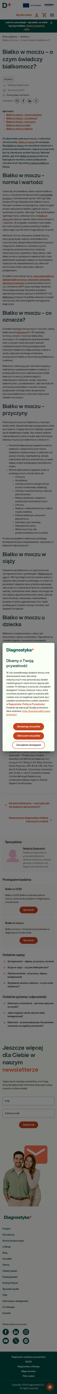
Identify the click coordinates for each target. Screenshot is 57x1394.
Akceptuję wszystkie (28, 726)
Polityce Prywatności (34, 704)
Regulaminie (15, 704)
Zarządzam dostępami (28, 745)
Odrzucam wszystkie (28, 736)
